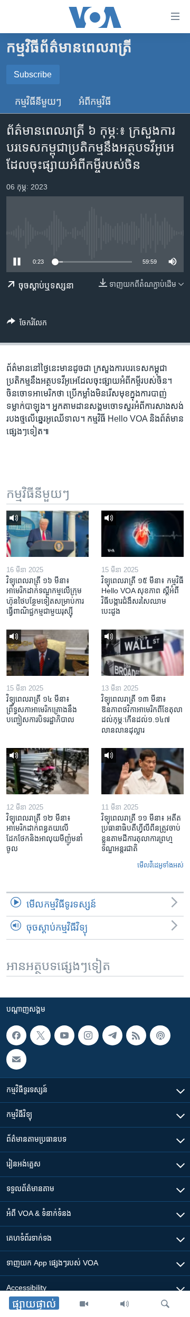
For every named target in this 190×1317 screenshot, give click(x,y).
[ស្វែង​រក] (165, 1304)
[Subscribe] (16, 1059)
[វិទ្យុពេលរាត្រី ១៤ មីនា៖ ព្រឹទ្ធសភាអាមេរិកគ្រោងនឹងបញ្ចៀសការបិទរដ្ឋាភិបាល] (47, 653)
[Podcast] (160, 1035)
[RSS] (136, 1035)
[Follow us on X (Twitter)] (40, 1035)
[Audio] (124, 1304)
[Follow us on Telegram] (112, 1035)
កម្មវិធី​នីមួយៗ (38, 101)
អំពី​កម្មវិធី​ (95, 101)
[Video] (84, 1304)
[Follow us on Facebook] (16, 1035)
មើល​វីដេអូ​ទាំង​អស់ (160, 865)
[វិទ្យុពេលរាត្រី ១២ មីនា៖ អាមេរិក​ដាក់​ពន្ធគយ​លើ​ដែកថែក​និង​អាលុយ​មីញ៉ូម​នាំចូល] (47, 771)
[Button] (27, 324)
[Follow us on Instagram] (88, 1035)
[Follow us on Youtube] (64, 1035)
